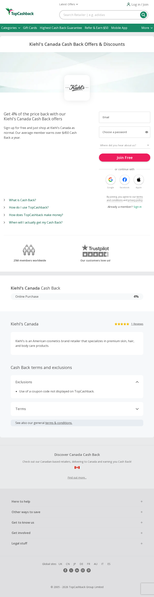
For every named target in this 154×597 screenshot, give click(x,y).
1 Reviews (137, 324)
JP (74, 564)
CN (68, 564)
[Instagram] (83, 570)
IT (102, 564)
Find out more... (77, 477)
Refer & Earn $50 (96, 28)
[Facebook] (65, 570)
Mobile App (119, 28)
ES (108, 564)
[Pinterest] (89, 570)
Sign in (138, 207)
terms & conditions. (58, 423)
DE (81, 564)
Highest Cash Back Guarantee (61, 28)
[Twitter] (71, 570)
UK (60, 564)
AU (95, 564)
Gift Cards (30, 28)
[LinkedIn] (77, 570)
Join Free (125, 157)
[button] (68, 4)
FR (88, 564)
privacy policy (135, 200)
